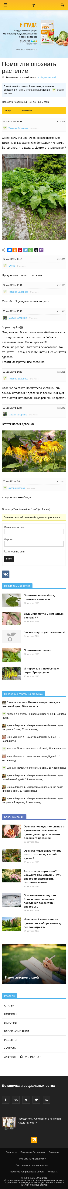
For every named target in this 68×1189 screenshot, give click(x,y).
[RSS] (46, 1100)
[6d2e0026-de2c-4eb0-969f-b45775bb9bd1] (34, 239)
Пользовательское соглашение (32, 1165)
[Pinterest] (20, 250)
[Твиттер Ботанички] (36, 1100)
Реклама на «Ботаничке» (32, 1158)
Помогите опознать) (37, 650)
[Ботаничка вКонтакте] (16, 1100)
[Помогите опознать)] (11, 655)
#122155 (61, 481)
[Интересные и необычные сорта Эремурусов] (11, 673)
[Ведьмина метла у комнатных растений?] (11, 618)
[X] (36, 250)
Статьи (9, 1005)
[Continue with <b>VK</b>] (5, 574)
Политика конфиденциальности (27, 1171)
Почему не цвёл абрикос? (33, 713)
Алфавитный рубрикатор (22, 1056)
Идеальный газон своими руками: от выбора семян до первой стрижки (43, 923)
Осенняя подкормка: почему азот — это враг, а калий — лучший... (42, 854)
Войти (9, 559)
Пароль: (8, 539)
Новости (10, 1014)
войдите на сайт (47, 77)
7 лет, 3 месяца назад (29, 89)
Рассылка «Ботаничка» (32, 1152)
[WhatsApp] (30, 250)
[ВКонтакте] (9, 250)
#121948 (61, 408)
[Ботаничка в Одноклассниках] (5, 1100)
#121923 (61, 311)
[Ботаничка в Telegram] (26, 1100)
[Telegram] (25, 250)
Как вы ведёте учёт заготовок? (45, 632)
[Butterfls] (34, 471)
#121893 (61, 259)
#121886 (61, 122)
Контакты (53, 1171)
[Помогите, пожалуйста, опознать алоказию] (11, 600)
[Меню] (5, 5)
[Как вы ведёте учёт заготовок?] (11, 636)
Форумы (10, 1048)
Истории (10, 1022)
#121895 (61, 285)
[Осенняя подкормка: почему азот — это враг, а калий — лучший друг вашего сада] (11, 855)
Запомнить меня (16, 551)
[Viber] (41, 250)
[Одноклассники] (14, 250)
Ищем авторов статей (22, 977)
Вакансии (54, 1152)
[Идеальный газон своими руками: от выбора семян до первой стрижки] (11, 924)
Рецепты (10, 1039)
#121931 (61, 372)
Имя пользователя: (14, 527)
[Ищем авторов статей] (34, 964)
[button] (62, 5)
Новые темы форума (17, 585)
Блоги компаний (14, 816)
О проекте (11, 1152)
